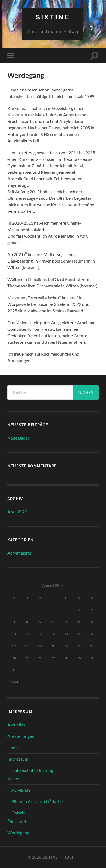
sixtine (53, 17)
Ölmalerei (16, 821)
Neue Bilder (18, 437)
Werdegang (18, 832)
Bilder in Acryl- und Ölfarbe (37, 801)
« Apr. (14, 681)
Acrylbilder (21, 789)
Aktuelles (16, 724)
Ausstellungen (20, 736)
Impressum (17, 758)
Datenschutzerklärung (32, 770)
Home (13, 747)
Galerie (18, 812)
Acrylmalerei (19, 552)
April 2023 (17, 511)
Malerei (14, 778)
